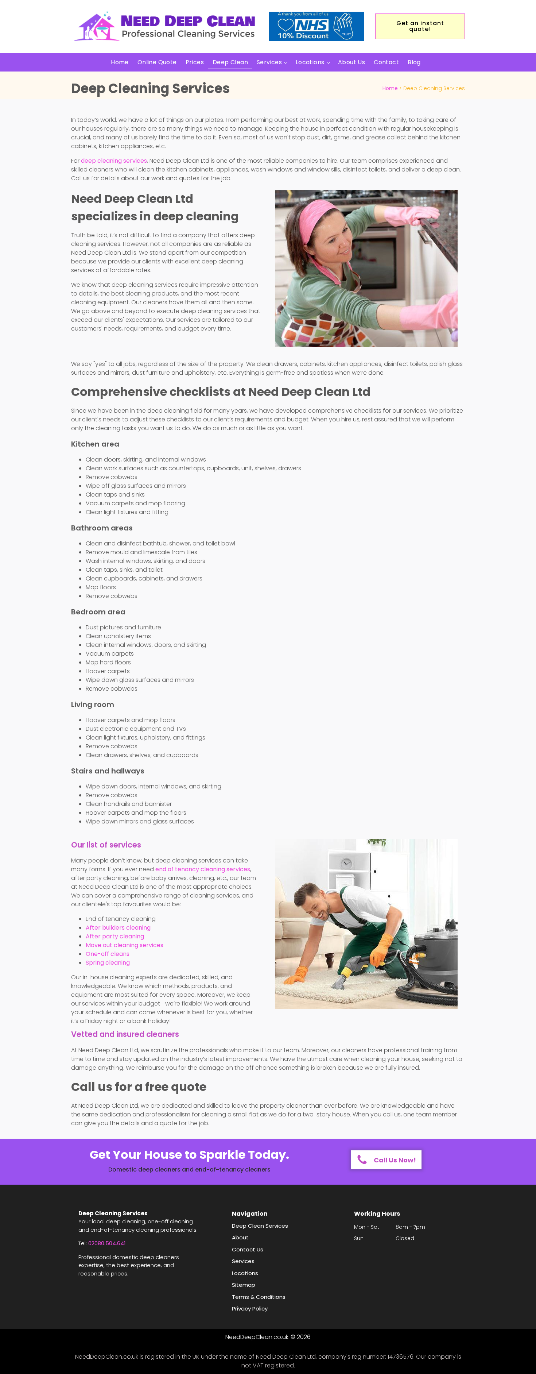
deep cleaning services (114, 161)
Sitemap (243, 1285)
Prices (195, 62)
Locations (310, 62)
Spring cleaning (108, 962)
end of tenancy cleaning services (202, 869)
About (240, 1237)
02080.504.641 (107, 1243)
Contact (386, 62)
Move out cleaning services (124, 945)
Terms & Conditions (259, 1297)
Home (120, 62)
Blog (414, 62)
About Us (351, 62)
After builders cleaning (118, 927)
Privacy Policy (250, 1308)
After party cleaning (115, 936)
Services (269, 62)
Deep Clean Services (260, 1226)
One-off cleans (107, 954)
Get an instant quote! (420, 26)
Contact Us (247, 1249)
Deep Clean (230, 62)
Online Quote (157, 62)
